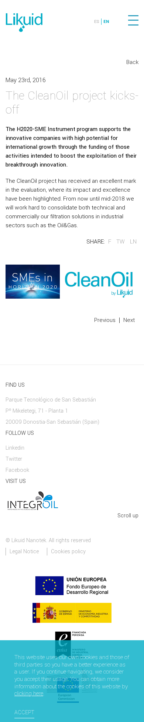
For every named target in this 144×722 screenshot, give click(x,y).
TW (120, 242)
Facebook (17, 470)
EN (106, 22)
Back (132, 62)
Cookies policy (68, 551)
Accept (24, 712)
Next (129, 320)
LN (133, 242)
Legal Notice (24, 551)
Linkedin (15, 448)
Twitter (14, 459)
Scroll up (127, 516)
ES (96, 22)
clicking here (28, 694)
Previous (105, 320)
